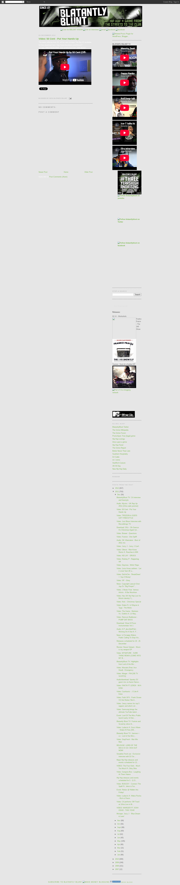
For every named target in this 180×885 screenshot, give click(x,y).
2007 (117, 869)
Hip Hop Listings (118, 439)
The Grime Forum (119, 433)
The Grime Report (119, 448)
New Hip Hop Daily (119, 469)
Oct (119, 824)
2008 (117, 866)
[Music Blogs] (115, 882)
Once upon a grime (119, 442)
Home (66, 172)
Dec (119, 495)
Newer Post (43, 172)
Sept (119, 827)
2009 (117, 862)
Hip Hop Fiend (117, 445)
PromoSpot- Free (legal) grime (123, 436)
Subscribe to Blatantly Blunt (65, 882)
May (119, 841)
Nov (119, 820)
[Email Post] (70, 98)
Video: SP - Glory (123, 580)
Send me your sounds (120, 306)
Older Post (88, 172)
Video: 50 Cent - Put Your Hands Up (59, 38)
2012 (117, 488)
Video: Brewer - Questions (127, 533)
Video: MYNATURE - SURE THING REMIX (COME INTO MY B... (129, 655)
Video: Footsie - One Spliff (127, 537)
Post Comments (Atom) (58, 177)
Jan (119, 855)
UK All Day (116, 466)
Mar (119, 848)
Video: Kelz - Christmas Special (129, 602)
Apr (118, 844)
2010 (117, 859)
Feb (119, 851)
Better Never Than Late (121, 451)
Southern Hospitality (120, 454)
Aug (119, 831)
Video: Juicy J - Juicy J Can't (128, 546)
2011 (117, 492)
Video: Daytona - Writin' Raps (128, 565)
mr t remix (116, 460)
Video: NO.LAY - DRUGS (126, 556)
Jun (119, 838)
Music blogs (127, 882)
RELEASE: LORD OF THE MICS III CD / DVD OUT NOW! (127, 747)
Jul (118, 834)
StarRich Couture (118, 463)
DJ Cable (115, 457)
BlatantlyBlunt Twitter (120, 427)
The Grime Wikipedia (120, 430)
